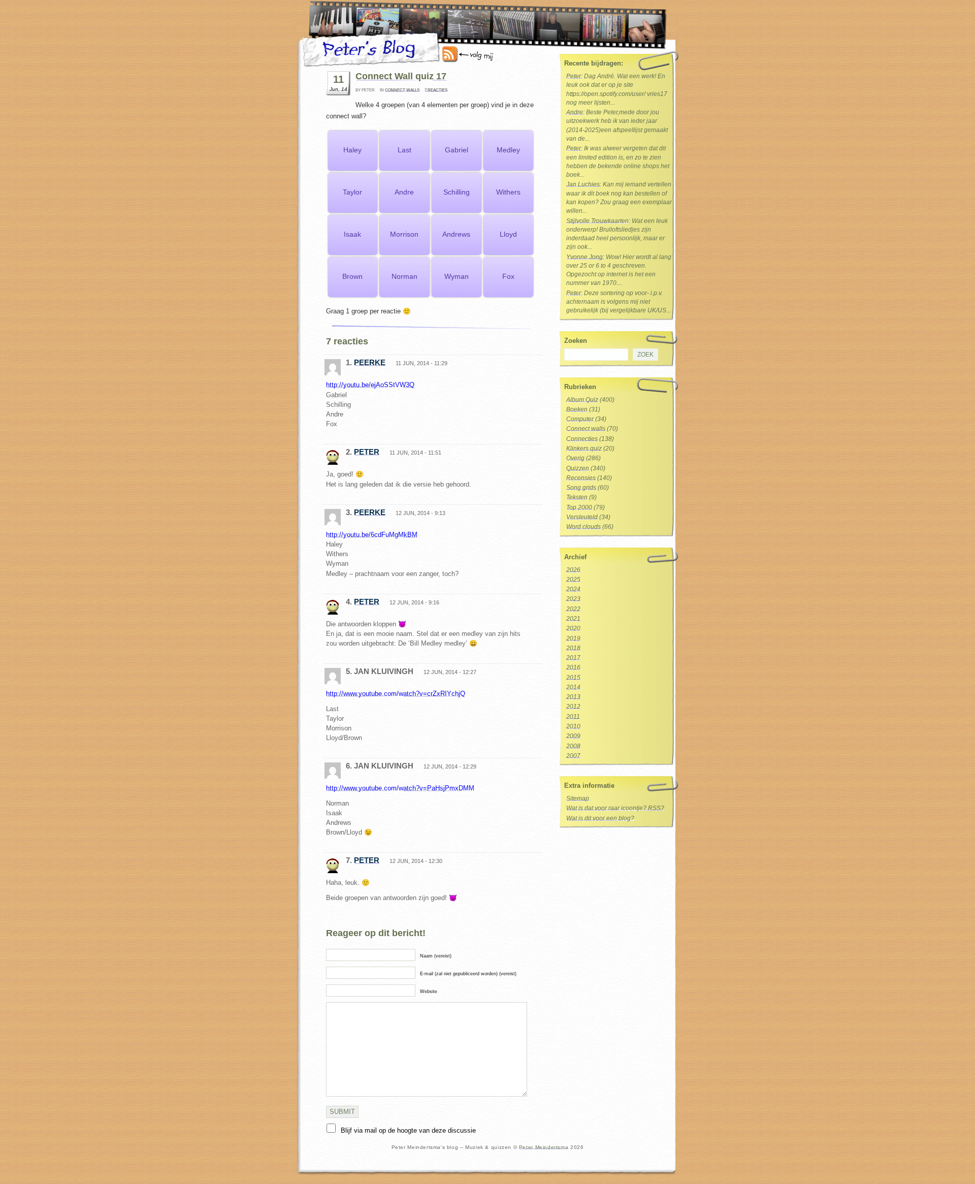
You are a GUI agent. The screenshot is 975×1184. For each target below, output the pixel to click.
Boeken (577, 409)
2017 (573, 658)
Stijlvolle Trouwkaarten (597, 221)
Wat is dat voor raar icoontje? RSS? (615, 808)
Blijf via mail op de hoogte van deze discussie (408, 1130)
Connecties (582, 439)
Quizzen (577, 468)
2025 (573, 580)
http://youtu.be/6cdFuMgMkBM (371, 534)
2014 (573, 687)
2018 (573, 648)
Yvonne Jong (584, 257)
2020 (573, 628)
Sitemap (577, 798)
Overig (575, 458)
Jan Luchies (583, 184)
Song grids (581, 488)
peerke (369, 362)
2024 (573, 589)
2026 (573, 570)
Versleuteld (582, 517)
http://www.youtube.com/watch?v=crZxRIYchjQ (395, 693)
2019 (573, 638)
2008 (573, 746)
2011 (573, 717)
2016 (573, 667)
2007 (573, 756)
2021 (573, 619)
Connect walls (402, 90)
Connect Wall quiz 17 (400, 76)
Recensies (581, 478)
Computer (580, 419)
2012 (573, 706)
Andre (574, 112)
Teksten (577, 497)
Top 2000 (579, 507)
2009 (573, 736)
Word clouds (583, 527)
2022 (573, 609)
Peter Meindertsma (543, 1147)
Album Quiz (582, 400)
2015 (573, 678)
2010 (573, 726)
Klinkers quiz (584, 448)
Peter (366, 451)
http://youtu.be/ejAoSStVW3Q (370, 385)
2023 (573, 599)
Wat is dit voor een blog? (600, 818)
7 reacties (436, 90)
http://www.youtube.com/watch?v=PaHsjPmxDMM (400, 788)
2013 (573, 697)
